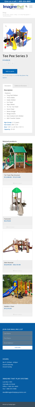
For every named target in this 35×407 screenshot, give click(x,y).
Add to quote (10, 71)
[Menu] (29, 6)
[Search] (25, 6)
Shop (4, 13)
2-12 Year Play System (20, 75)
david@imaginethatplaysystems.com (14, 392)
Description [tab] (8, 86)
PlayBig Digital (11, 404)
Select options (18, 183)
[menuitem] (25, 6)
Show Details (10, 227)
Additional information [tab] (21, 86)
